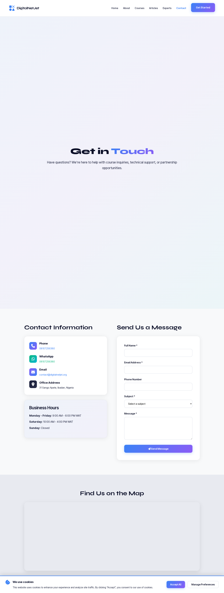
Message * (130, 413)
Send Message (160, 448)
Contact (181, 8)
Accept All (175, 584)
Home (114, 8)
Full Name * (130, 345)
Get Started (203, 7)
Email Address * (133, 362)
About (126, 8)
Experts (167, 8)
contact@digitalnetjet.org (53, 374)
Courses (139, 8)
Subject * (129, 396)
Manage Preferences (203, 584)
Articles (153, 8)
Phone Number (133, 379)
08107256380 (47, 348)
